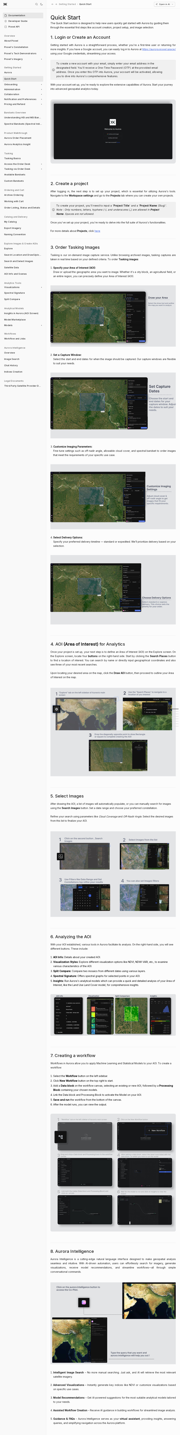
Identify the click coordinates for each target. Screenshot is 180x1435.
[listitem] (23, 15)
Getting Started (67, 4)
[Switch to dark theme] (41, 4)
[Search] (36, 4)
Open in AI (164, 4)
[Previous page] (52, 4)
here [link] (97, 230)
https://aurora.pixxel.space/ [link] (159, 49)
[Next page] (56, 4)
